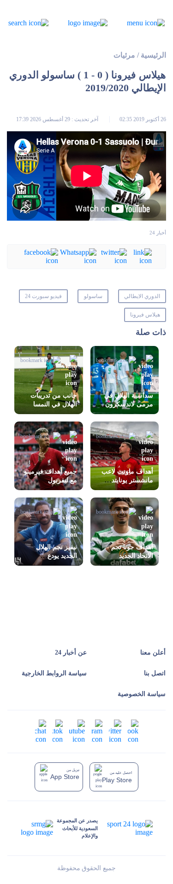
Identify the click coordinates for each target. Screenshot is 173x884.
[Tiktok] (58, 731)
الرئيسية (153, 55)
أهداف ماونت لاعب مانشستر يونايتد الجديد (127, 480)
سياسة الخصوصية (142, 694)
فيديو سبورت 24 (43, 296)
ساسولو (93, 296)
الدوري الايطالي (142, 296)
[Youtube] (77, 731)
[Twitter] (111, 256)
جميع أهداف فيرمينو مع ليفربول (50, 476)
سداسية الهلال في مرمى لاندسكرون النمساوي (128, 404)
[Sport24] (125, 828)
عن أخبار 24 (71, 652)
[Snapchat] (40, 731)
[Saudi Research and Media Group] (37, 828)
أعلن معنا (153, 652)
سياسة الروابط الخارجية (54, 673)
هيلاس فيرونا (145, 314)
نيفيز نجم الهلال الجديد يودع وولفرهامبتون (56, 556)
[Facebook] (39, 256)
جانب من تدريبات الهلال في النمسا (53, 400)
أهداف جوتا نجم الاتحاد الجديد (132, 551)
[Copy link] (139, 256)
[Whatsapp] (77, 256)
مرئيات (124, 55)
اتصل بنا (155, 673)
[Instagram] (96, 731)
